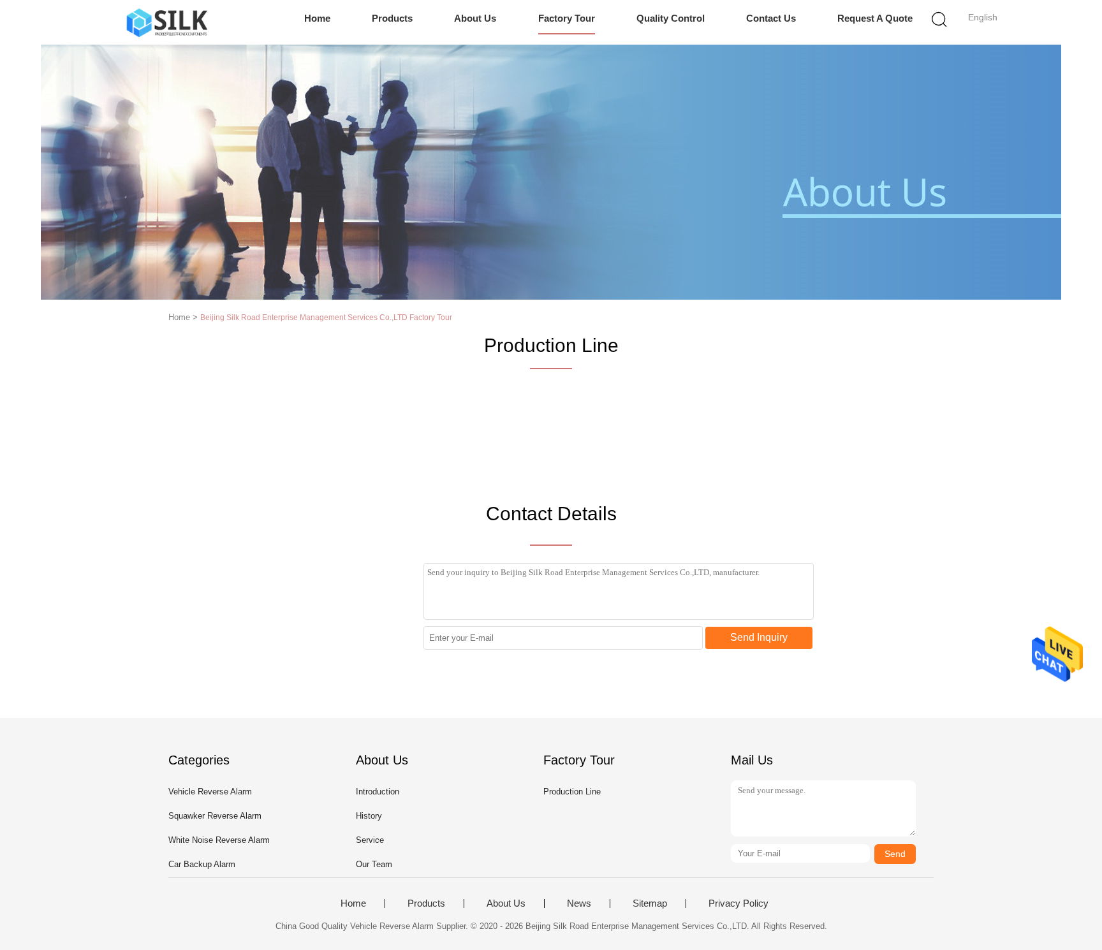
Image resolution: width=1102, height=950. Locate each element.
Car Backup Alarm (201, 864)
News (579, 903)
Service (370, 840)
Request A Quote (875, 18)
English (982, 17)
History (369, 816)
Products (392, 18)
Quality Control (670, 18)
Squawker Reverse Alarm (214, 816)
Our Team (374, 864)
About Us (475, 18)
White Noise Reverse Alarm (219, 840)
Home (317, 18)
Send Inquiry (759, 637)
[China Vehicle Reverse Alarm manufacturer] (167, 22)
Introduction (377, 791)
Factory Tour (566, 18)
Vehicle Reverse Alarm (210, 791)
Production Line (572, 791)
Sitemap (650, 903)
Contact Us (771, 18)
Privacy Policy (738, 903)
